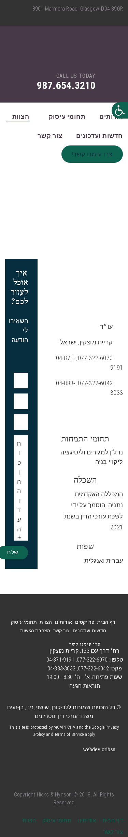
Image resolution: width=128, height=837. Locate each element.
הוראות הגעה (84, 686)
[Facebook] (121, 17)
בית (87, 216)
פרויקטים (85, 622)
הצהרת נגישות (35, 630)
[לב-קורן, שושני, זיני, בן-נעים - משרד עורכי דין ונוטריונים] (64, 55)
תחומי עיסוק (67, 116)
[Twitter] (110, 17)
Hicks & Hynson (54, 794)
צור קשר (50, 136)
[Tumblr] (99, 17)
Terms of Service (69, 734)
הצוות (20, 116)
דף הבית (106, 622)
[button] (120, 110)
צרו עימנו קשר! (92, 154)
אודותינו (111, 116)
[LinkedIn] (88, 17)
